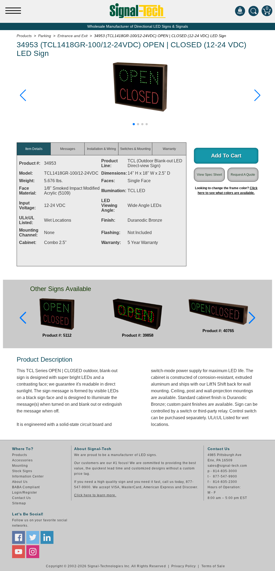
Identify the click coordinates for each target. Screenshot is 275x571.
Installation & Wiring (101, 149)
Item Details (33, 149)
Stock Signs (22, 471)
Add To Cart (226, 156)
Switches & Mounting (135, 149)
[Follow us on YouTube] (18, 551)
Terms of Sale (213, 566)
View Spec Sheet (209, 175)
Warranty (169, 149)
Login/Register (24, 492)
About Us (20, 482)
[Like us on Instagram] (32, 551)
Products (19, 455)
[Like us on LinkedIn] (47, 537)
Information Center (28, 476)
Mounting (20, 466)
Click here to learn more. (95, 495)
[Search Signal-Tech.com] (253, 10)
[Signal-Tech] (138, 10)
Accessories (22, 460)
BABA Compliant (26, 487)
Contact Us (21, 498)
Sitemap (19, 503)
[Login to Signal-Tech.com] (240, 10)
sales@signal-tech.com (227, 466)
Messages (67, 149)
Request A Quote (243, 175)
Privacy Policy (183, 566)
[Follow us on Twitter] (32, 537)
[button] (23, 95)
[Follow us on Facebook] (18, 537)
